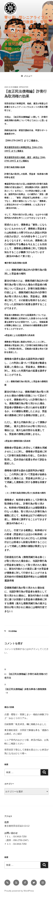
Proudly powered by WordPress (19, 891)
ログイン (33, 649)
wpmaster (23, 87)
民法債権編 (13, 631)
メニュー (28, 76)
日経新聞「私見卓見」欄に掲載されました (25, 724)
